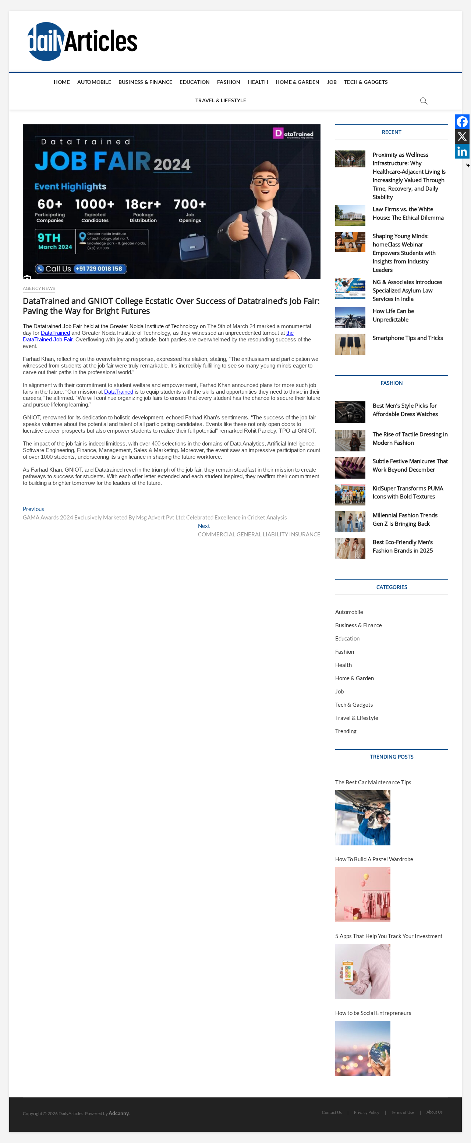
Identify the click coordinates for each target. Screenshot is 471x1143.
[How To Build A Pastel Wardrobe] (362, 894)
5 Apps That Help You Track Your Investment (389, 936)
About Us (434, 1112)
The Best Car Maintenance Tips (373, 782)
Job (332, 82)
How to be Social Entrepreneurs (373, 1012)
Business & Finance (145, 82)
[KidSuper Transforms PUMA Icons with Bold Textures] (350, 494)
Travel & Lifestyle (220, 100)
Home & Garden (298, 82)
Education (195, 82)
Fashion (228, 82)
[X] (462, 136)
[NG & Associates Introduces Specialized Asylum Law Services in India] (350, 288)
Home (62, 82)
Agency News (39, 288)
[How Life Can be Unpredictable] (350, 317)
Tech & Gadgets (366, 82)
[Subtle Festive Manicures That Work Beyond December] (350, 467)
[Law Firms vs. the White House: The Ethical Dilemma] (350, 215)
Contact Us (332, 1112)
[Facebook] (462, 121)
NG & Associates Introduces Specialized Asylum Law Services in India (407, 290)
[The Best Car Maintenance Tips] (362, 817)
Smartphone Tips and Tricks (408, 337)
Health (258, 82)
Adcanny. (119, 1113)
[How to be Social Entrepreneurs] (362, 1048)
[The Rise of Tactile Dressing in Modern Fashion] (350, 440)
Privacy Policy (366, 1112)
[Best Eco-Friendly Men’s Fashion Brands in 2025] (350, 548)
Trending (346, 731)
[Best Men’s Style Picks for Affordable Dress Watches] (350, 412)
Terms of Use (403, 1112)
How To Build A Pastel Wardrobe (374, 859)
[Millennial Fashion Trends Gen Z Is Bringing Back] (350, 521)
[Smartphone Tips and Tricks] (350, 344)
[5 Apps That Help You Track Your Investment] (362, 971)
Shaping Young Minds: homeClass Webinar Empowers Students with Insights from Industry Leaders (404, 252)
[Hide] (468, 165)
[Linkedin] (462, 151)
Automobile (94, 82)
